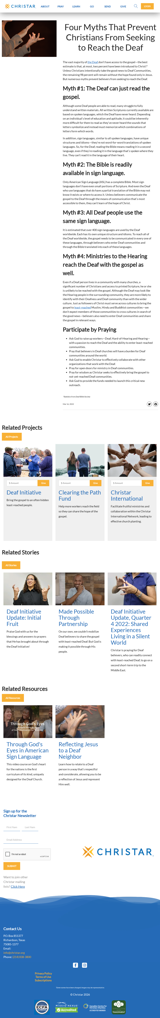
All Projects (12, 436)
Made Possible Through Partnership (76, 617)
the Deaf (93, 62)
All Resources (13, 697)
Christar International (127, 495)
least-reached (82, 307)
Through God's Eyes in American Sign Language (28, 750)
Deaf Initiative (24, 492)
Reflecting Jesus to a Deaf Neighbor (78, 750)
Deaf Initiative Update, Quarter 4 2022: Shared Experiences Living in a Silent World (131, 627)
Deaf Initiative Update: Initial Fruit (24, 617)
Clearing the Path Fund (80, 495)
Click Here (18, 886)
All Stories (11, 565)
